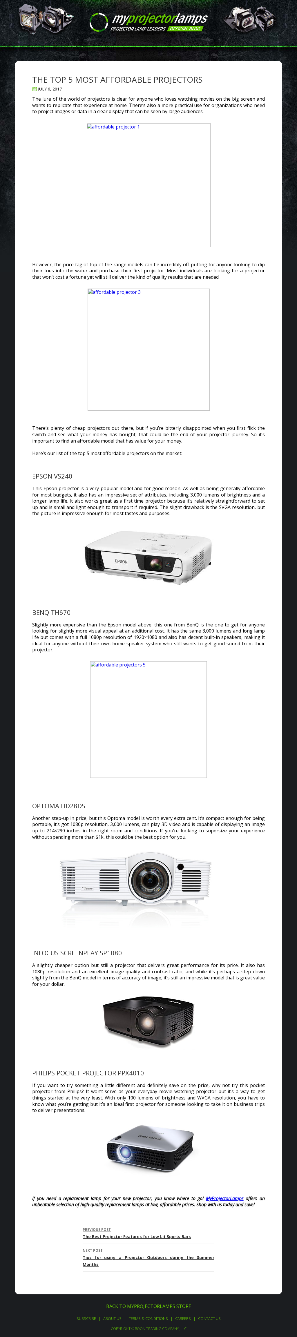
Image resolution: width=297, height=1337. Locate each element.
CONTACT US (209, 1318)
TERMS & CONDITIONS (148, 1318)
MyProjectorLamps (225, 1198)
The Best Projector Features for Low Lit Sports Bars (137, 1233)
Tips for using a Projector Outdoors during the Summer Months (148, 1257)
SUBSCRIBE (86, 1318)
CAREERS (183, 1318)
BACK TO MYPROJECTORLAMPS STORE (148, 1306)
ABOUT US (112, 1318)
